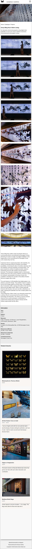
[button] (30, 2)
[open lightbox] (16, 45)
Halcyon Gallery (20, 544)
